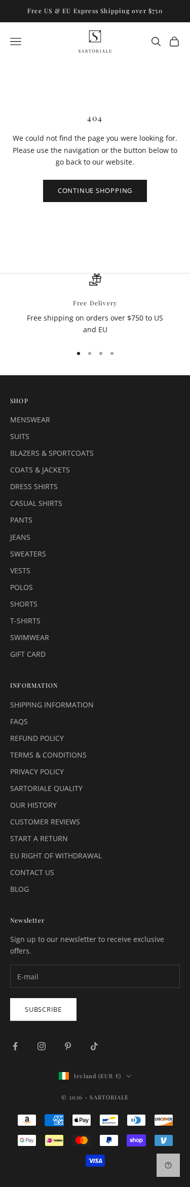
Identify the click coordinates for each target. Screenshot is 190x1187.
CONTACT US (32, 872)
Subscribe (43, 1009)
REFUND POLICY (37, 738)
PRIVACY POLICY (37, 771)
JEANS (20, 537)
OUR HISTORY (33, 805)
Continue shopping (95, 190)
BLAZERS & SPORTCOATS (52, 453)
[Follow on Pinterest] (68, 1046)
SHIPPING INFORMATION (52, 704)
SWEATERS (28, 554)
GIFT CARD (28, 654)
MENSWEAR (30, 419)
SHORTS (23, 604)
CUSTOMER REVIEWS (45, 821)
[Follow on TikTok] (94, 1046)
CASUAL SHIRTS (36, 503)
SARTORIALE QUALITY (46, 788)
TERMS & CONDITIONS (48, 755)
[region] (95, 304)
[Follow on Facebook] (15, 1046)
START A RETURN (39, 838)
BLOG (19, 889)
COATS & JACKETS (40, 469)
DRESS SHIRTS (34, 486)
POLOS (21, 587)
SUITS (19, 436)
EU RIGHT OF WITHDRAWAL (56, 855)
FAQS (19, 721)
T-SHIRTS (25, 620)
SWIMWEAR (29, 637)
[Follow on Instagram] (41, 1046)
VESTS (20, 570)
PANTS (21, 520)
